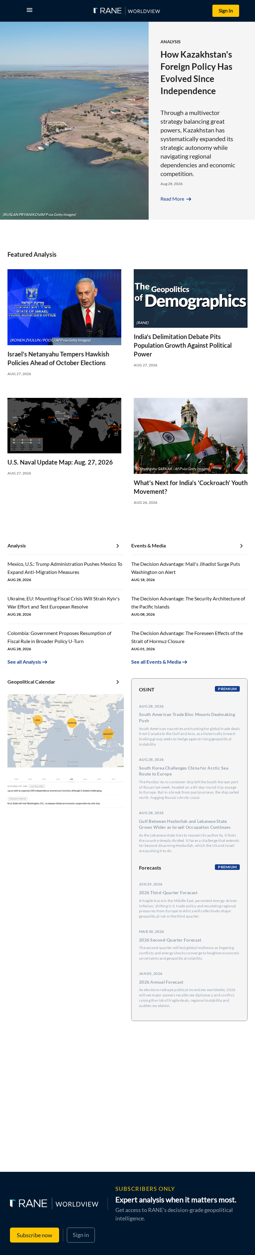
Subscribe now (34, 1235)
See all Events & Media (156, 662)
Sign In (226, 10)
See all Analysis (24, 662)
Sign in (81, 1234)
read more (176, 199)
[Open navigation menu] (31, 10)
